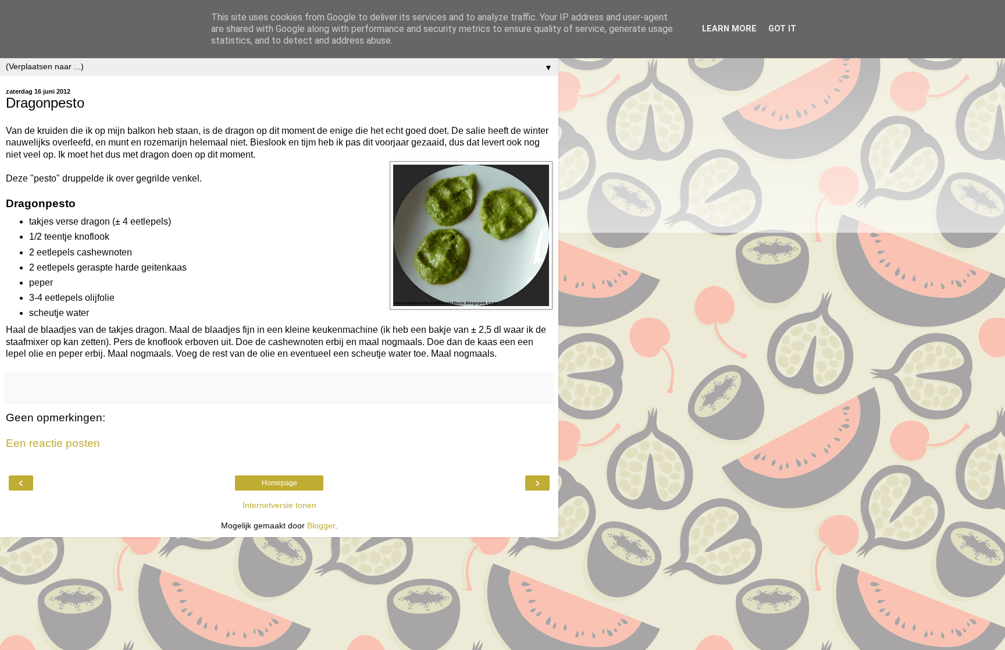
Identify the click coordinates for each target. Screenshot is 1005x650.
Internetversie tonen (279, 505)
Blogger (321, 525)
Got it (782, 29)
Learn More (729, 29)
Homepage (279, 483)
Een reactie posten (53, 443)
